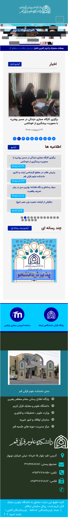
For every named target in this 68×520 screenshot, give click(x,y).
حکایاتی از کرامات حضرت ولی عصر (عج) (34, 202)
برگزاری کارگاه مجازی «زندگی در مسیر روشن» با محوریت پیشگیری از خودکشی (34, 121)
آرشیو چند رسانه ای (19, 228)
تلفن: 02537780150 (44, 472)
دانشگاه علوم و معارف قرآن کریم (31, 406)
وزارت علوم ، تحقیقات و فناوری (31, 413)
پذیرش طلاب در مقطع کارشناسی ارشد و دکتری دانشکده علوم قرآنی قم (34, 174)
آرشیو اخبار (15, 64)
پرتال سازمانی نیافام (35, 506)
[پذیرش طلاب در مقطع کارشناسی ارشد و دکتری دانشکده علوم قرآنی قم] (34, 261)
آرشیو (13, 147)
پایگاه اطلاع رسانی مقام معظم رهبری (28, 399)
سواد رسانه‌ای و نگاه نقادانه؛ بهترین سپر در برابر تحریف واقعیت (34, 189)
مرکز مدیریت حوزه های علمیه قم (31, 426)
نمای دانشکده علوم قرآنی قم (34, 391)
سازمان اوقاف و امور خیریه (34, 419)
